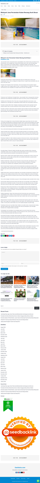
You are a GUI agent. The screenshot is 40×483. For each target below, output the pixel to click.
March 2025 (3, 345)
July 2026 (2, 329)
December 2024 (4, 351)
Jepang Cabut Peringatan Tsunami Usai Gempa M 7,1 (10, 321)
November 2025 (4, 334)
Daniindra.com (4, 3)
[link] (33, 0)
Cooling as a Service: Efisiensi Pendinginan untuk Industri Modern (20, 299)
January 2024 (3, 370)
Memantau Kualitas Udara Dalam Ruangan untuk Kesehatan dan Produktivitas (32, 299)
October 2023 (3, 375)
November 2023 (4, 374)
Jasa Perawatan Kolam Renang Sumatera (7, 231)
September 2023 (4, 377)
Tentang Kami (3, 0)
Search (2, 305)
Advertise (7, 0)
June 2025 (3, 340)
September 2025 (4, 336)
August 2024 (3, 357)
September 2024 (4, 355)
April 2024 (3, 364)
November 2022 (4, 379)
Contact (15, 0)
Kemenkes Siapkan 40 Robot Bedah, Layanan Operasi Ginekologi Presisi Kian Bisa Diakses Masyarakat (32, 286)
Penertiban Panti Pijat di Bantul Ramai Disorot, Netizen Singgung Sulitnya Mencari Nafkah (20, 286)
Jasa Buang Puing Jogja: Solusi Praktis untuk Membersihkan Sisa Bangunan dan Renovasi (7, 286)
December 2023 (4, 372)
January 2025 (3, 349)
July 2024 (2, 359)
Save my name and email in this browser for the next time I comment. (14, 265)
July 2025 (2, 338)
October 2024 (3, 353)
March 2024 (3, 366)
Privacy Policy (11, 0)
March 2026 (3, 332)
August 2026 (3, 327)
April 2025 (3, 344)
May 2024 (2, 362)
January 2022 (3, 381)
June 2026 (3, 330)
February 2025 (3, 347)
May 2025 (2, 342)
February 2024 (3, 368)
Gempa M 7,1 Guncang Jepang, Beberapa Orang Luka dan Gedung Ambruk (14, 319)
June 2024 (3, 360)
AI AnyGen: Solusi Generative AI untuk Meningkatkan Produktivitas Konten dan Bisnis (6, 299)
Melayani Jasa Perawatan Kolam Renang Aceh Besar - (13, 52)
